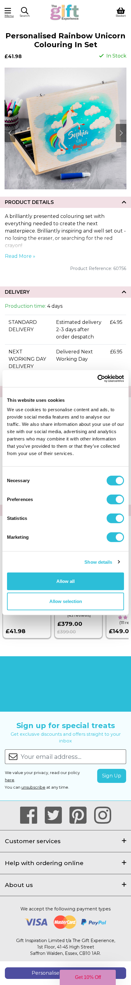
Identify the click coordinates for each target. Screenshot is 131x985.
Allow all (65, 581)
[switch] (115, 499)
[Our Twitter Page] (56, 815)
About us (19, 885)
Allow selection (65, 601)
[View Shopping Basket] (121, 12)
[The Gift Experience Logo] (64, 12)
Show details (98, 561)
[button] (24, 13)
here (9, 780)
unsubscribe (33, 787)
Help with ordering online (44, 863)
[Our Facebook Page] (31, 815)
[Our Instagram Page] (102, 815)
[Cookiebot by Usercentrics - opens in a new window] (97, 379)
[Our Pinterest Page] (80, 815)
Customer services (33, 841)
